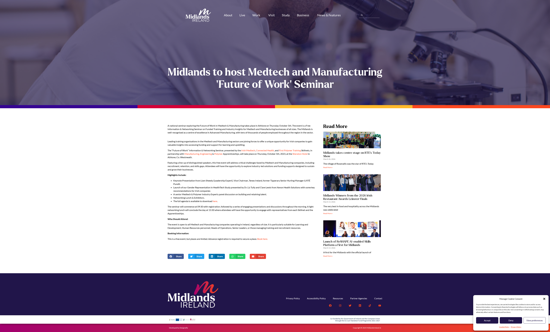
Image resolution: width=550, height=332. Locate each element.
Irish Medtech (248, 150)
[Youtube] (379, 305)
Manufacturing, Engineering (198, 153)
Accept (487, 320)
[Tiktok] (369, 305)
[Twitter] (350, 305)
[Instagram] (340, 305)
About (228, 15)
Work (256, 15)
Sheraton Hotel (300, 153)
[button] (544, 298)
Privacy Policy (516, 327)
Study (286, 15)
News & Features (329, 15)
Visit (271, 15)
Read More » (328, 167)
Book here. (262, 238)
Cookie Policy (504, 327)
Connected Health (265, 150)
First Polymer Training (290, 150)
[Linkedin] (360, 305)
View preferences (534, 320)
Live (242, 15)
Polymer (218, 153)
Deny (510, 320)
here (215, 201)
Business (303, 15)
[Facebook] (330, 305)
